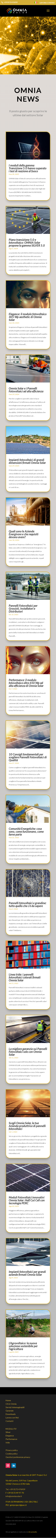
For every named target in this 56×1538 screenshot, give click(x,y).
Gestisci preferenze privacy (18, 1457)
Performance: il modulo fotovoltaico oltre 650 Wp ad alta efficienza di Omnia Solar (26, 682)
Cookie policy (12, 1453)
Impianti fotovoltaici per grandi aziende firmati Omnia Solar (27, 1273)
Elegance (10, 1435)
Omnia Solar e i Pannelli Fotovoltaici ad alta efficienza (26, 390)
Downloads (11, 1414)
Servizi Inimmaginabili (15, 1407)
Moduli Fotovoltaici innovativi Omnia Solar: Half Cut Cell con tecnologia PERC (27, 1200)
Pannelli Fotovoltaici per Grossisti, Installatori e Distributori (23, 608)
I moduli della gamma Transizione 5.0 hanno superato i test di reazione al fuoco (27, 168)
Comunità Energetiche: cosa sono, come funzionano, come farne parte (26, 831)
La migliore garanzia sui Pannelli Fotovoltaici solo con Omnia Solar (28, 1051)
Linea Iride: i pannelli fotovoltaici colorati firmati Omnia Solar (24, 977)
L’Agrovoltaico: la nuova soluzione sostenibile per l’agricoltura (23, 1346)
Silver (8, 1432)
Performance (11, 1439)
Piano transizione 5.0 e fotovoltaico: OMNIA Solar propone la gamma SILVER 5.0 (27, 242)
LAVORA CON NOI (47, 3)
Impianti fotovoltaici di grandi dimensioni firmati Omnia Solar (27, 461)
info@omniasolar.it (14, 1496)
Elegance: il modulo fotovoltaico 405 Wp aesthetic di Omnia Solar (28, 316)
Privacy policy (12, 1450)
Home (8, 1400)
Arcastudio (32, 1532)
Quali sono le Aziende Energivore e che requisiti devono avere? (23, 534)
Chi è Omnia (11, 1404)
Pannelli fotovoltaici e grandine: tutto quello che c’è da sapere (27, 904)
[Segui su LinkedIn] (13, 1465)
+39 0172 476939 (10, 2)
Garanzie (9, 1410)
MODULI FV (11, 1429)
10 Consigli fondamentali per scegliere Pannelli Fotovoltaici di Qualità (28, 757)
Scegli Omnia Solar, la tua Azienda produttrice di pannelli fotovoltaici (27, 1125)
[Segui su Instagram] (8, 1465)
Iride (8, 1442)
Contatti (9, 1421)
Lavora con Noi (12, 1417)
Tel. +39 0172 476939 (15, 1489)
